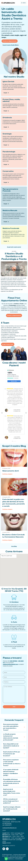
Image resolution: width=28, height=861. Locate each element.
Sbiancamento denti (10, 471)
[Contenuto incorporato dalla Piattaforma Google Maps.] (14, 570)
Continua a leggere (7, 474)
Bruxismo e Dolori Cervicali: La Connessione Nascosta (13, 536)
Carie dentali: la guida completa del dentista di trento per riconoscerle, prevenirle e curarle (13, 502)
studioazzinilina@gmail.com (10, 664)
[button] (14, 268)
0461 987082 (13, 661)
